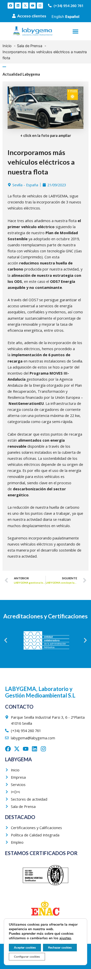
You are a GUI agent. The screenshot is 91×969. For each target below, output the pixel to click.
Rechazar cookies (60, 948)
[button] (75, 31)
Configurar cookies (27, 957)
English (58, 16)
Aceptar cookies (25, 948)
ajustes (65, 938)
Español (72, 16)
